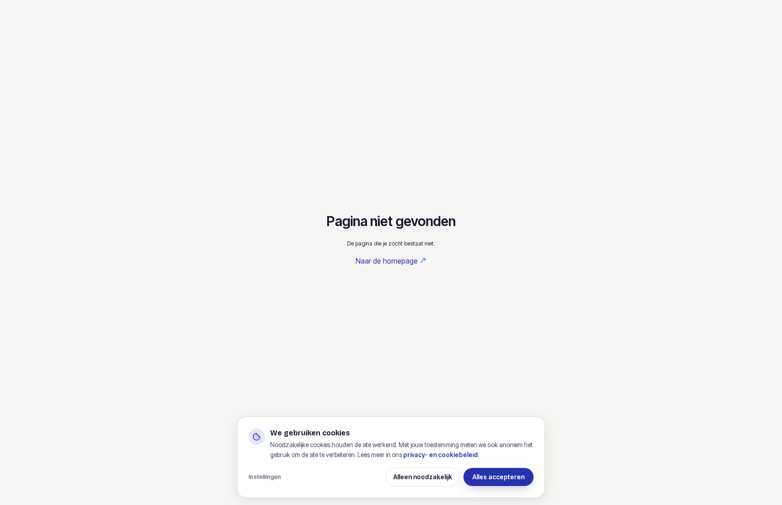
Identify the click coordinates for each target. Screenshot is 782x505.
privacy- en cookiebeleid (440, 454)
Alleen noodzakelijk (422, 477)
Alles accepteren (498, 477)
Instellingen (264, 476)
